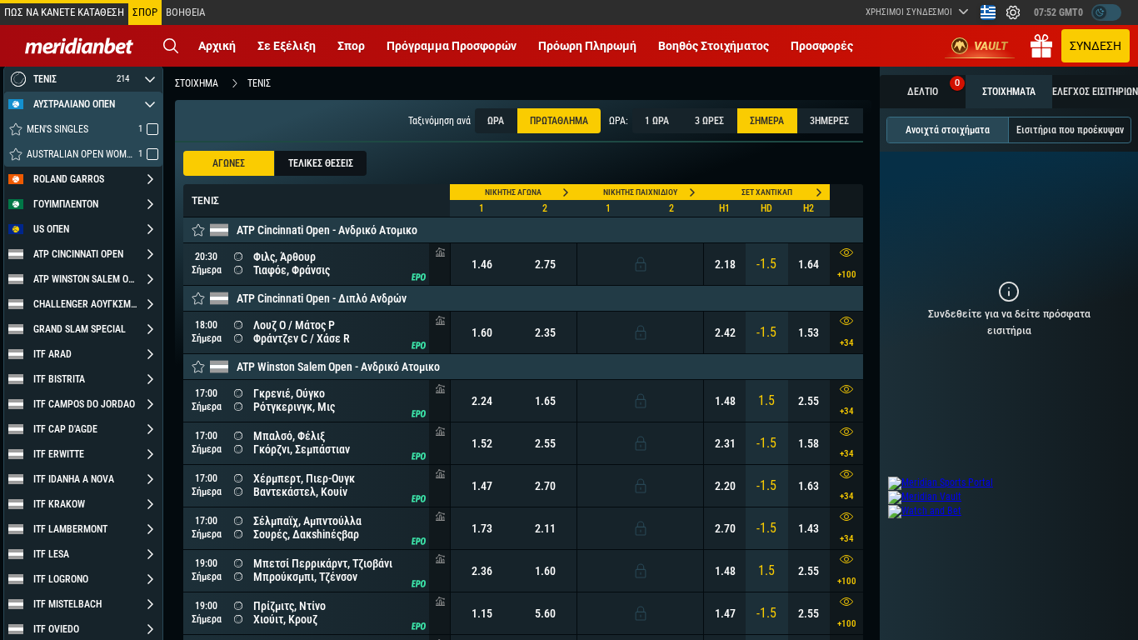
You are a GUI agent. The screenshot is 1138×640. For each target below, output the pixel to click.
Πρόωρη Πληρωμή (587, 45)
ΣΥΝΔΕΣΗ (1095, 45)
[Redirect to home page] (79, 46)
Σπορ (351, 45)
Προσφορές (822, 45)
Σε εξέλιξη (286, 45)
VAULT (991, 45)
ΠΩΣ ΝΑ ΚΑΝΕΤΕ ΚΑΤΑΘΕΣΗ (64, 12)
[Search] (170, 45)
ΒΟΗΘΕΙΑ (185, 12)
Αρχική (217, 45)
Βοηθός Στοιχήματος (713, 45)
